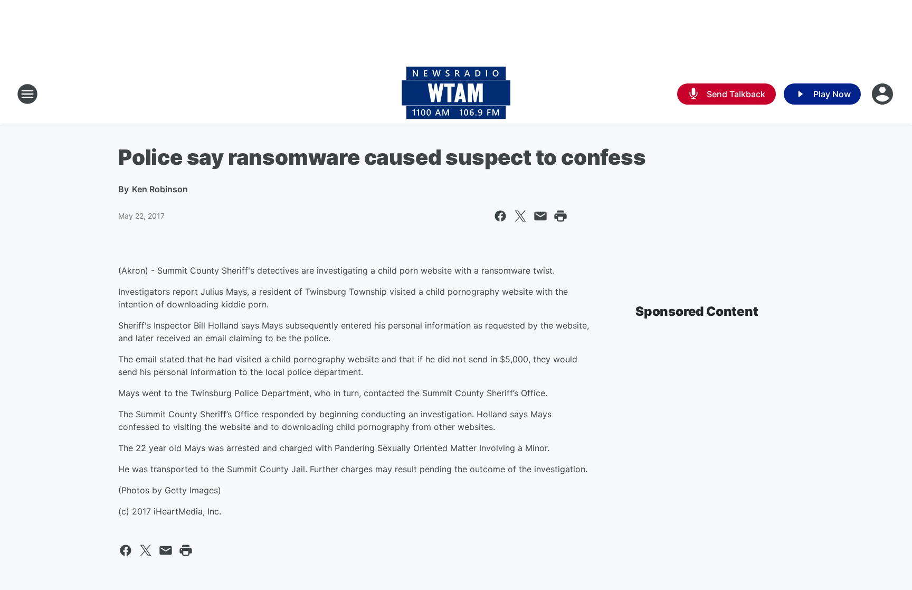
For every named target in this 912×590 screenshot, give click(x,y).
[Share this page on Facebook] (500, 216)
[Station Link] (456, 94)
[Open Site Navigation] (27, 94)
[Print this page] (560, 216)
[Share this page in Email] (540, 216)
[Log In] (883, 94)
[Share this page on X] (520, 216)
